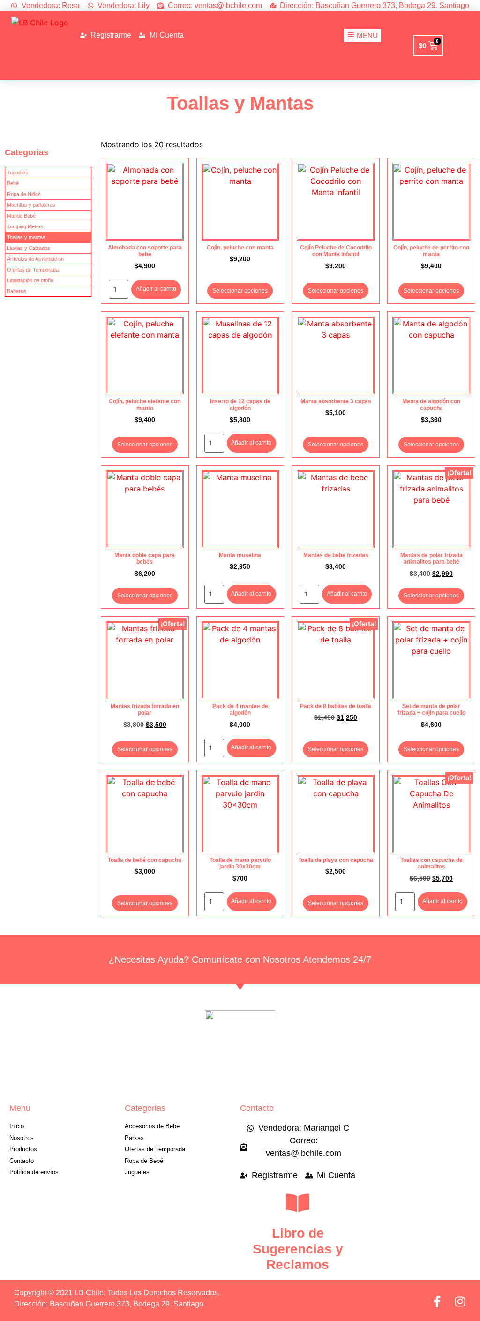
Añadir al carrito (156, 289)
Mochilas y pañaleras (31, 205)
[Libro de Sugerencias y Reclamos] (297, 1203)
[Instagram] (460, 1301)
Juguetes (17, 172)
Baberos (16, 291)
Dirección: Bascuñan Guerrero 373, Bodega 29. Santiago (108, 1304)
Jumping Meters (25, 226)
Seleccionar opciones (240, 290)
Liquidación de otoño (30, 280)
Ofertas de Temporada (33, 269)
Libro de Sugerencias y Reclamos (298, 1249)
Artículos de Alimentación (35, 259)
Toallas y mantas (26, 237)
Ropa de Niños (24, 194)
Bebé (13, 183)
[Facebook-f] (437, 1301)
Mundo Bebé (21, 216)
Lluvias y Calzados (28, 248)
